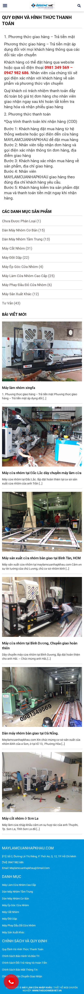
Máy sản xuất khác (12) (20, 294)
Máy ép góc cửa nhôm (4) (22, 267)
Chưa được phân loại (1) (21, 221)
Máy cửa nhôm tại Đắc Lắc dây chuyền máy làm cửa (41, 473)
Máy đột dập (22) (15, 257)
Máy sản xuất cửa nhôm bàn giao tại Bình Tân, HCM (41, 558)
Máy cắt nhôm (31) (17, 248)
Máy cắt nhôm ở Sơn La (20, 818)
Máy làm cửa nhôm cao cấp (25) (28, 276)
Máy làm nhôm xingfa (18, 388)
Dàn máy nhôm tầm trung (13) (26, 239)
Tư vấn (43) (11, 303)
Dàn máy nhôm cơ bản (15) (23, 230)
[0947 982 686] (11, 980)
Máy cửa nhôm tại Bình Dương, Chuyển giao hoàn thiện (39, 645)
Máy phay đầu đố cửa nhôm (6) (27, 285)
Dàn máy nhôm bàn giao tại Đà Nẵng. (30, 733)
